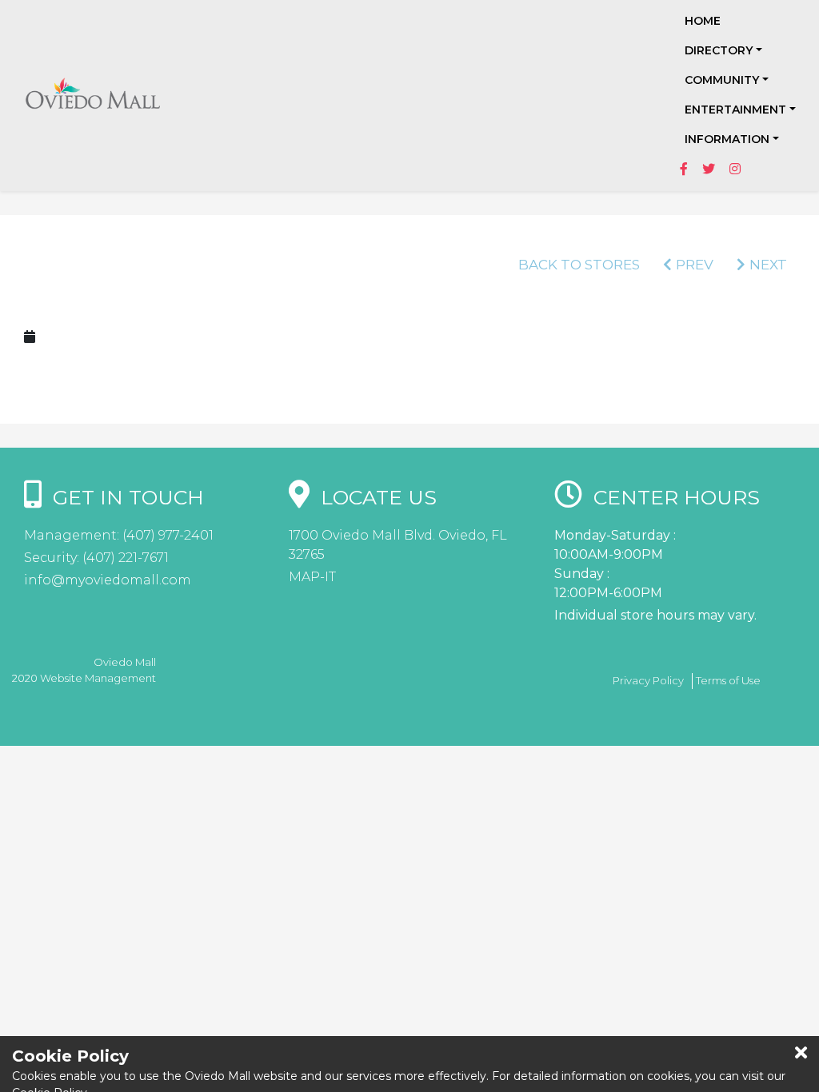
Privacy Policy (648, 680)
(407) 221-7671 (124, 557)
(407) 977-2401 (166, 535)
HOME (703, 21)
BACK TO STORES (579, 265)
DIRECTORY (719, 50)
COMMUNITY (722, 80)
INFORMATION (727, 139)
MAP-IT (312, 576)
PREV (694, 265)
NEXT (768, 265)
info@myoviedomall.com (107, 580)
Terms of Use (728, 680)
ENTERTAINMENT (735, 109)
